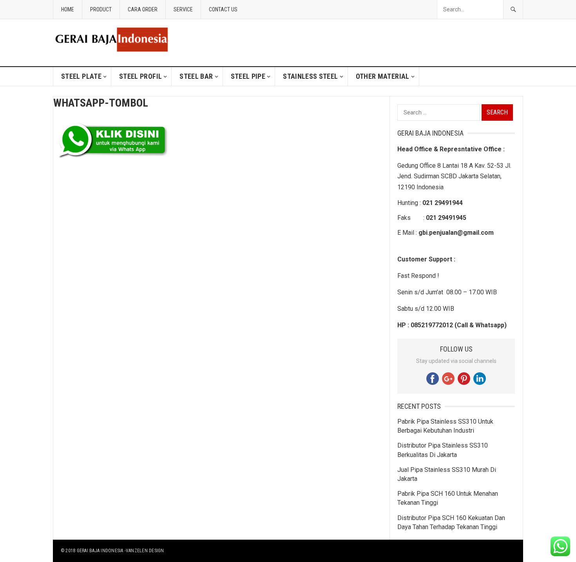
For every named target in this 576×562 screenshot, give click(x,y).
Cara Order (143, 9)
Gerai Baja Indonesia (100, 550)
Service (183, 9)
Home (67, 9)
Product (101, 9)
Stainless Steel (310, 76)
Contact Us (223, 9)
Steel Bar (196, 76)
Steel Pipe (248, 76)
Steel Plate (81, 76)
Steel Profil (140, 76)
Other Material (382, 76)
